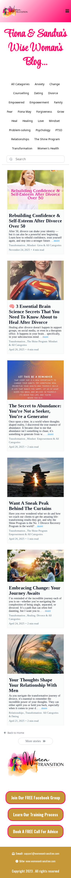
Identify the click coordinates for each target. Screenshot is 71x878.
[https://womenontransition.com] (15, 11)
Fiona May (24, 111)
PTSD (58, 130)
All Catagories (20, 84)
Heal (14, 121)
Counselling (21, 93)
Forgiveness (44, 111)
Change (55, 84)
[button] (67, 11)
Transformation (22, 148)
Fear (10, 111)
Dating (38, 93)
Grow (60, 111)
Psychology (43, 130)
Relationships (20, 139)
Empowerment (39, 102)
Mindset (54, 121)
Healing (27, 121)
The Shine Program (47, 139)
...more (55, 240)
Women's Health (48, 148)
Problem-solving (20, 130)
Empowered (16, 102)
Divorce (53, 93)
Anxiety (39, 84)
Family (58, 102)
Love (41, 121)
